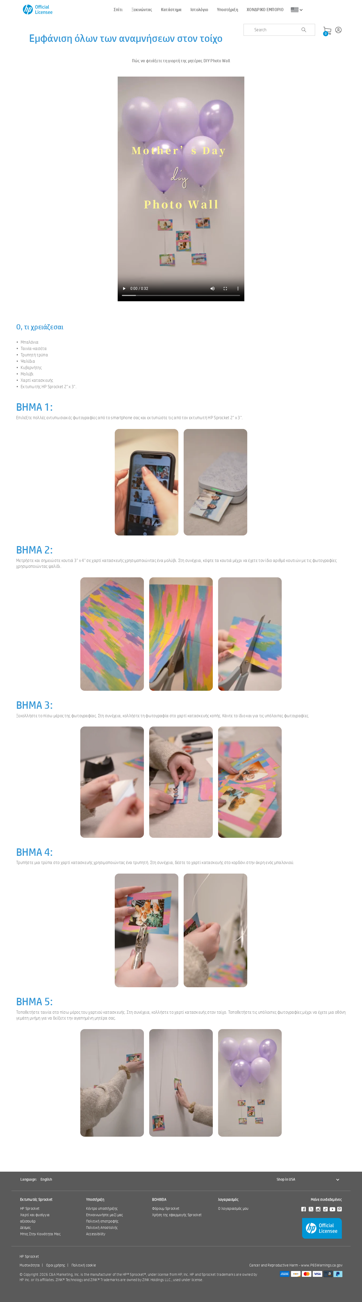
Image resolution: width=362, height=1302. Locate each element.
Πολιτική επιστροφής (102, 1221)
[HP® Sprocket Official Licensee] (38, 9)
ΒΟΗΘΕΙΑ (159, 1199)
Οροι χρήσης (55, 1265)
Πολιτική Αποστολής (102, 1227)
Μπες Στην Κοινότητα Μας (40, 1234)
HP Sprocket (29, 1208)
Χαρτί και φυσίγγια (35, 1214)
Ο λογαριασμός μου (233, 1208)
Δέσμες (25, 1227)
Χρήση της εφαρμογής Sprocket (177, 1214)
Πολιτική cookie (84, 1265)
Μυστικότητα (30, 1265)
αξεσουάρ (28, 1221)
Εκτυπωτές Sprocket (36, 1199)
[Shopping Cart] (327, 31)
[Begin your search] (304, 30)
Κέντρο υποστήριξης (102, 1208)
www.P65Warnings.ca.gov (321, 1265)
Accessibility (95, 1234)
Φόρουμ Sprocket (166, 1208)
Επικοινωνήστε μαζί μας (104, 1214)
